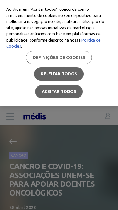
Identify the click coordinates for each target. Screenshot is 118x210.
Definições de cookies (59, 57)
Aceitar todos (59, 91)
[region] (59, 53)
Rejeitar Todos (59, 73)
